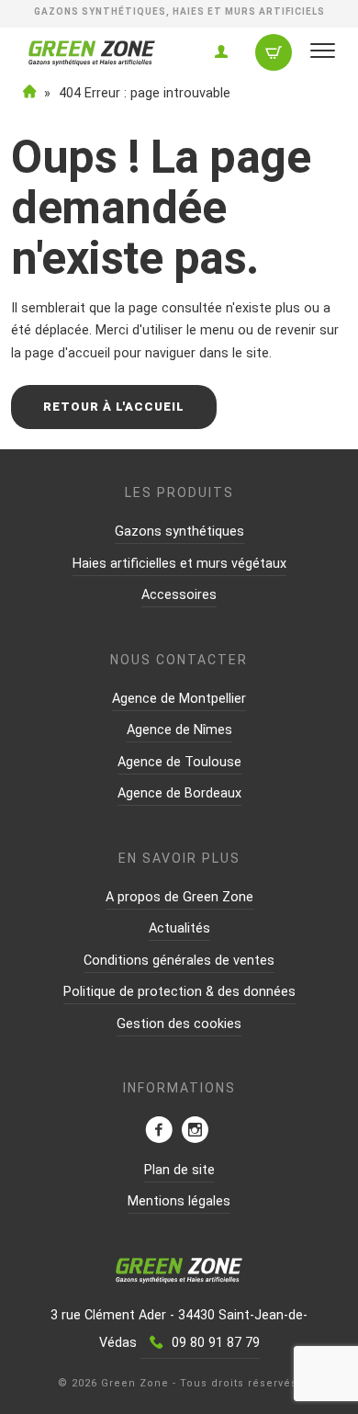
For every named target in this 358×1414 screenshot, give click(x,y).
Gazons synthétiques (179, 531)
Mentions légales (179, 1201)
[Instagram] (194, 1132)
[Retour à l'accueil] (92, 60)
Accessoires (179, 595)
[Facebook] (159, 1132)
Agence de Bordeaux (179, 793)
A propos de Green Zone (179, 897)
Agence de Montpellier (179, 699)
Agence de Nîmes (179, 730)
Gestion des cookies (179, 1024)
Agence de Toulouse (179, 762)
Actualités (179, 928)
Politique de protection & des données (179, 992)
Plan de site (179, 1170)
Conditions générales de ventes (179, 960)
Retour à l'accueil (114, 406)
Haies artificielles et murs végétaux (179, 563)
